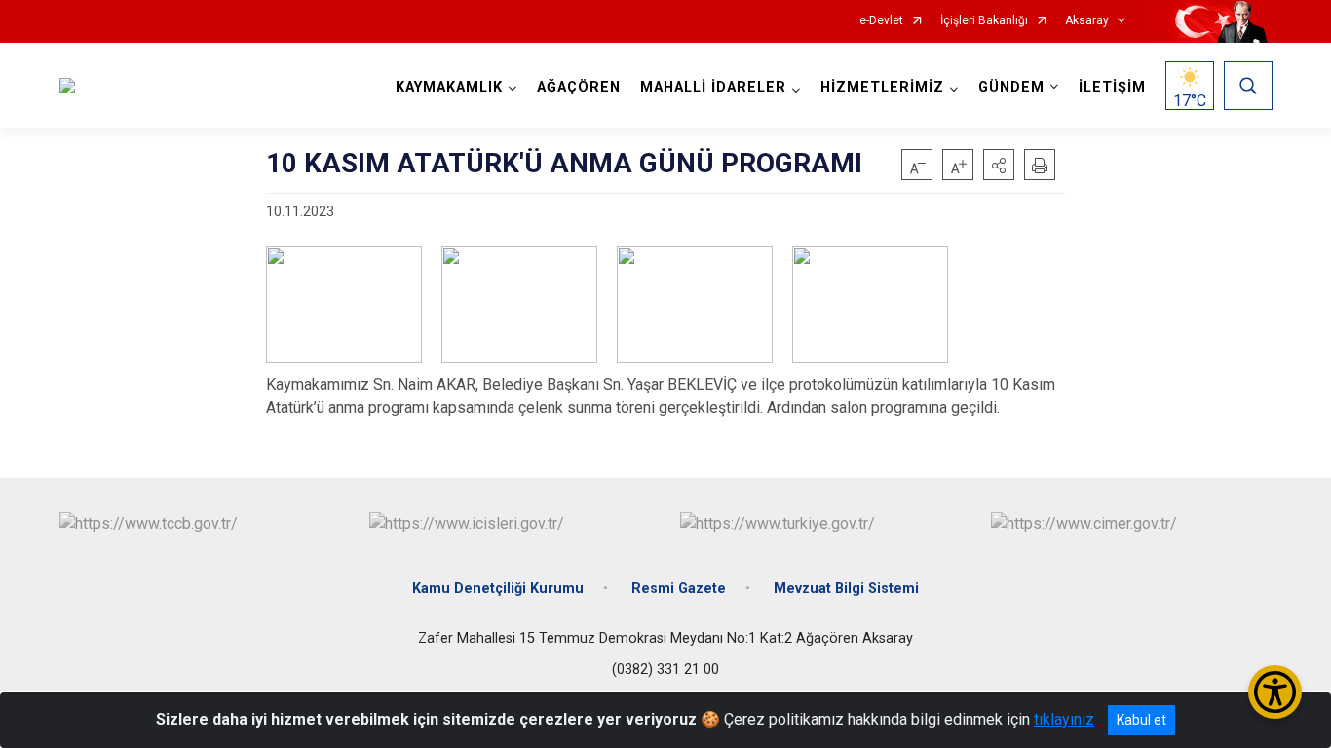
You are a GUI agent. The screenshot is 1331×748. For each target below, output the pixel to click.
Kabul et (1141, 720)
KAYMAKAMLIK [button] (449, 87)
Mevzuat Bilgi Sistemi (846, 588)
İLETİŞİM (1112, 87)
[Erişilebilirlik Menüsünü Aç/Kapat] (1275, 692)
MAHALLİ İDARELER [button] (713, 87)
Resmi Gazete (678, 588)
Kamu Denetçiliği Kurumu (498, 588)
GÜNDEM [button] (1011, 87)
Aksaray (1087, 21)
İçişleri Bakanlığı (984, 21)
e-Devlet (881, 21)
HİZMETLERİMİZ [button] (882, 87)
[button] (998, 164)
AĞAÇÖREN (579, 87)
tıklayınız (1064, 719)
